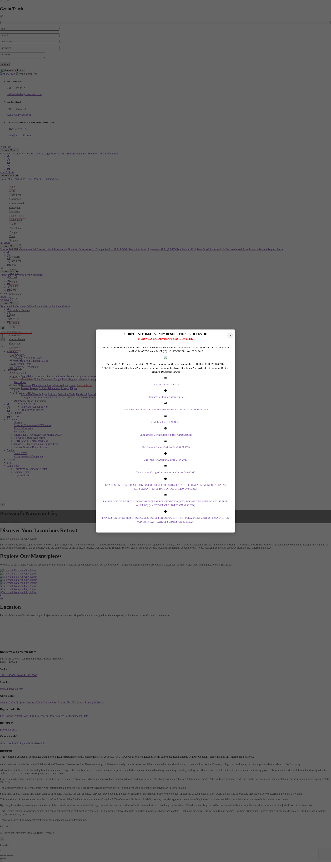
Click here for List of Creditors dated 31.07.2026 (166, 447)
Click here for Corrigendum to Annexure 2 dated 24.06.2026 (165, 472)
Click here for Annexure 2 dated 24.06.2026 (165, 460)
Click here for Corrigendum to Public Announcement (166, 435)
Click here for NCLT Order (165, 384)
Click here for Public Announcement (165, 397)
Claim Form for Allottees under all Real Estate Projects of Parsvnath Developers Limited (165, 409)
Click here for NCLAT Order (165, 422)
